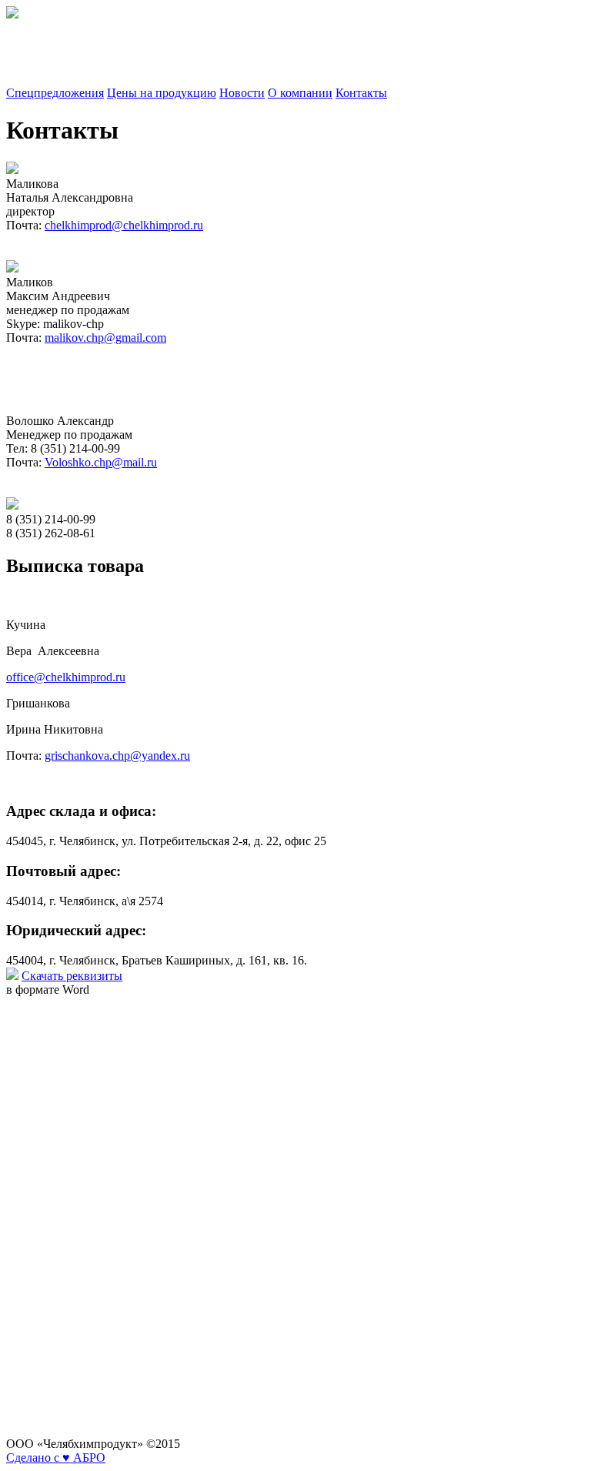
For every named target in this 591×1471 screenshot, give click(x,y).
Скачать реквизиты (72, 975)
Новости (242, 92)
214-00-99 (31, 66)
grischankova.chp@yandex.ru (117, 755)
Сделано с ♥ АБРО (55, 1457)
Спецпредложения (55, 92)
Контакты (361, 92)
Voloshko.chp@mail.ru (101, 462)
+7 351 (23, 40)
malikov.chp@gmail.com (105, 337)
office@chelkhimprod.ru (65, 677)
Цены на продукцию (161, 92)
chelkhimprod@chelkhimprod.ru (124, 225)
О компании (300, 92)
